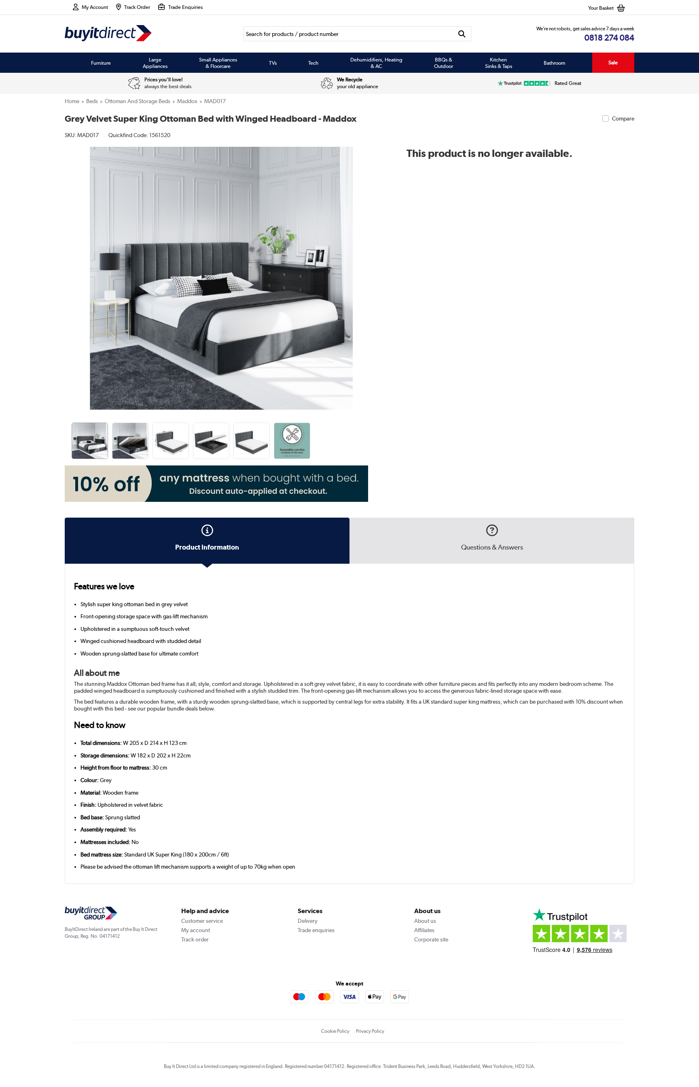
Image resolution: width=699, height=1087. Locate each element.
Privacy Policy (370, 1031)
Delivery (308, 921)
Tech (313, 62)
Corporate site (431, 939)
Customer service (202, 921)
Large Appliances (155, 62)
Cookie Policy (335, 1031)
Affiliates (424, 930)
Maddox (187, 101)
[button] (372, 269)
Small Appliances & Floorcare (218, 62)
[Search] (462, 33)
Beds (92, 101)
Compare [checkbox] (623, 118)
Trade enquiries (316, 930)
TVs (273, 62)
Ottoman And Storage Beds (137, 101)
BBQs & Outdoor (443, 62)
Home (72, 101)
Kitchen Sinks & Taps (498, 62)
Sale (613, 62)
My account (195, 930)
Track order (195, 939)
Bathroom (555, 62)
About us (425, 921)
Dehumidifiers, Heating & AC (376, 62)
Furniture (101, 62)
